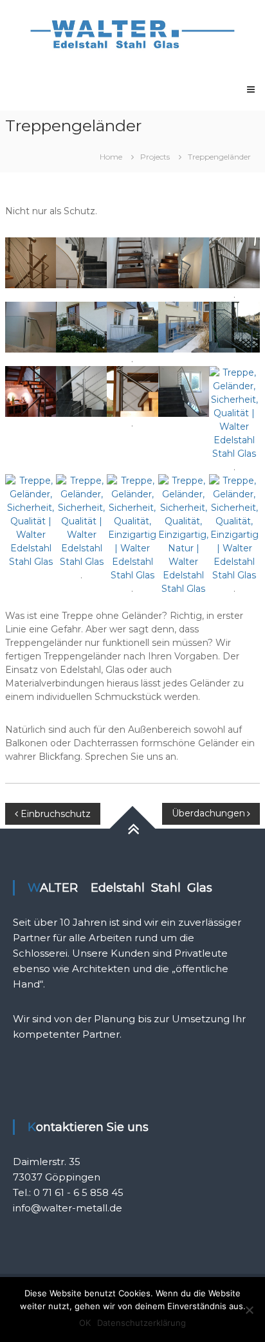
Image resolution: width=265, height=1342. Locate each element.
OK (85, 1323)
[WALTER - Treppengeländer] (30, 262)
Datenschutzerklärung (141, 1323)
